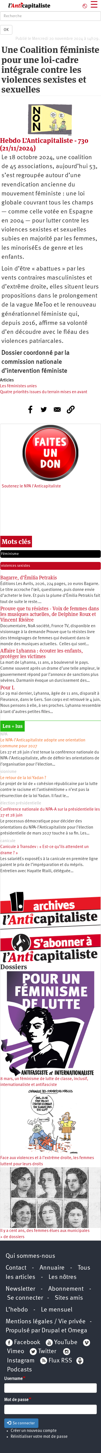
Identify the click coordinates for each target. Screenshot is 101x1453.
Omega (77, 1331)
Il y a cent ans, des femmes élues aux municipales (44, 1231)
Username (13, 1379)
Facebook (26, 1342)
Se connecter (25, 1298)
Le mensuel (56, 1310)
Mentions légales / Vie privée (46, 1322)
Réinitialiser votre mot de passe (39, 1437)
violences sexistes (15, 566)
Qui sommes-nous (30, 1256)
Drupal (51, 1331)
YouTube (65, 1342)
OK (6, 30)
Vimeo (15, 1351)
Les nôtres (63, 1277)
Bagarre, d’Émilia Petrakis (28, 577)
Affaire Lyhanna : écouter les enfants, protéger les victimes (41, 653)
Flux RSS (60, 1361)
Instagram (21, 1361)
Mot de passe (16, 1400)
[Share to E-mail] (57, 409)
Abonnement (66, 1289)
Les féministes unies (18, 386)
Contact (16, 1268)
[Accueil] (25, 5)
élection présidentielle (20, 803)
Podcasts (19, 1370)
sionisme (8, 772)
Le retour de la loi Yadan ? (23, 778)
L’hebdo (17, 1310)
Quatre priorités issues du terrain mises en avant (43, 392)
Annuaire (52, 1268)
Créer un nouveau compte (34, 1431)
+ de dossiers (12, 1237)
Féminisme (10, 554)
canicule (7, 841)
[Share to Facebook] (30, 409)
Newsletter (20, 1289)
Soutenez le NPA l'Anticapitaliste (31, 486)
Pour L (7, 687)
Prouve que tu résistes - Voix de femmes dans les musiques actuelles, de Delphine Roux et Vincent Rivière (49, 614)
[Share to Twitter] (43, 409)
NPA (4, 734)
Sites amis (69, 1298)
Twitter (47, 1351)
